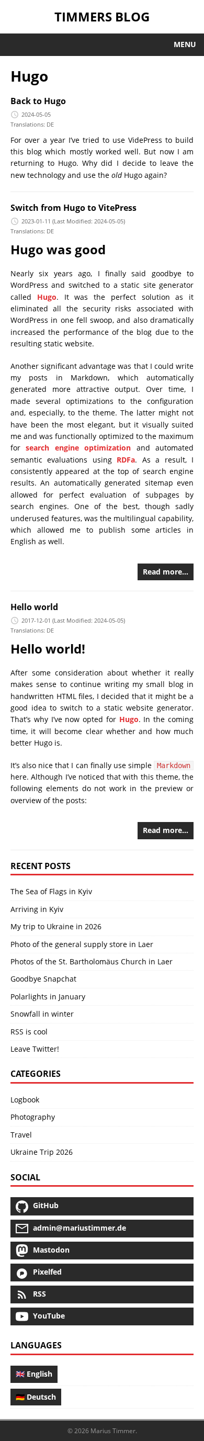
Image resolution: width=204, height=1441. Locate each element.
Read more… (165, 572)
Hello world (34, 607)
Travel (21, 1135)
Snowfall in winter (42, 1014)
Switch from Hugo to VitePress (73, 207)
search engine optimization (78, 448)
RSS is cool (29, 1032)
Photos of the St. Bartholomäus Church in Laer (91, 961)
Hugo (46, 297)
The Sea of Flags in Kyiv (51, 891)
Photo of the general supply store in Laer (81, 944)
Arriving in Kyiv (36, 909)
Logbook (24, 1100)
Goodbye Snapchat (43, 979)
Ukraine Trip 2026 (41, 1152)
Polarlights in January (47, 996)
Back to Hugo (38, 101)
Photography (32, 1117)
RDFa (126, 460)
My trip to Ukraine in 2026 (55, 926)
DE (50, 124)
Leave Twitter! (34, 1049)
